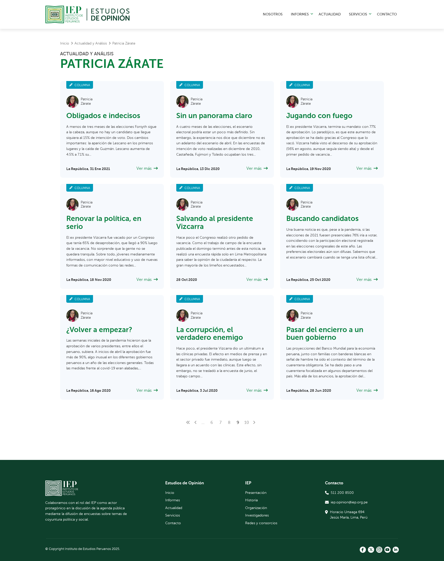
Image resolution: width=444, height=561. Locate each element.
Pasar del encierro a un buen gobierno (324, 334)
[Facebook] (363, 550)
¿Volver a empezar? (99, 330)
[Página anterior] (195, 422)
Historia (251, 500)
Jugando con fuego (319, 116)
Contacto (387, 14)
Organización (256, 508)
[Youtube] (387, 550)
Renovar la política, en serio (103, 222)
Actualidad (330, 14)
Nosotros (273, 14)
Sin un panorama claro (214, 116)
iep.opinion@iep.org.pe (349, 502)
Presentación (255, 493)
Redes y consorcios (261, 523)
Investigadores (257, 515)
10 (246, 422)
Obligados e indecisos (103, 116)
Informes (300, 14)
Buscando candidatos (322, 218)
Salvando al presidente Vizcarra (214, 222)
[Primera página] (188, 422)
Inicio (169, 493)
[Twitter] (371, 550)
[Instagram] (379, 550)
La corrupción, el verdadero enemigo (209, 334)
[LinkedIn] (396, 550)
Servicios (358, 14)
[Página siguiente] (254, 422)
